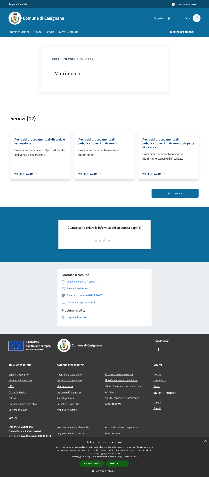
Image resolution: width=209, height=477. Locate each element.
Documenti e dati (17, 410)
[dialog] (104, 457)
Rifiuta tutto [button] (117, 463)
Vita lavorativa (65, 386)
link (135, 456)
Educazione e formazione (119, 374)
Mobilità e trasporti (67, 410)
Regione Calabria (17, 4)
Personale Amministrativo (22, 404)
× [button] (205, 441)
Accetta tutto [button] (92, 463)
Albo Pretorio (112, 433)
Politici (12, 398)
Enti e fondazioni (17, 392)
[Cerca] (197, 18)
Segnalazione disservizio (70, 433)
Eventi (157, 408)
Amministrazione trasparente (121, 427)
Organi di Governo (18, 374)
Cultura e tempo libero (69, 380)
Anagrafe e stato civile (69, 374)
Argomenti (69, 59)
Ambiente (110, 392)
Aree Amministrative (20, 380)
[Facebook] (167, 18)
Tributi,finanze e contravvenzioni (123, 386)
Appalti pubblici (65, 398)
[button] (104, 471)
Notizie (157, 374)
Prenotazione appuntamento (72, 427)
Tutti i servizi (175, 193)
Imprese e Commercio (69, 392)
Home (55, 59)
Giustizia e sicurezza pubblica (121, 380)
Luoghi (157, 402)
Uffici (11, 386)
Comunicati (159, 380)
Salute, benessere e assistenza (122, 398)
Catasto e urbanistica (68, 404)
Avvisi (156, 386)
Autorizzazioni (113, 404)
